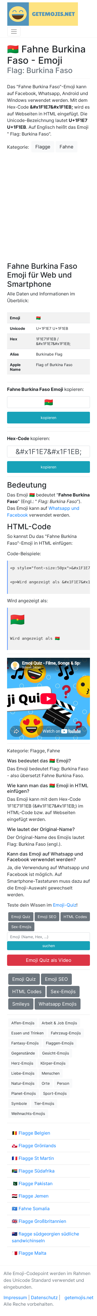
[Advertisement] (48, 207)
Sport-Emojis (55, 1093)
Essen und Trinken (27, 1033)
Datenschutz (44, 1297)
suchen (48, 945)
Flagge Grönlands (37, 1145)
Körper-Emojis (52, 1063)
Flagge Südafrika (37, 1171)
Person (63, 1083)
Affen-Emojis (22, 1023)
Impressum (15, 1297)
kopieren (48, 417)
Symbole (19, 1103)
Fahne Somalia (34, 1208)
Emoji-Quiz (64, 905)
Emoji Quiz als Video (48, 960)
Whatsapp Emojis (58, 1004)
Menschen (51, 1073)
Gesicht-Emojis (55, 1053)
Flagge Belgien (34, 1133)
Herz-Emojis (22, 1063)
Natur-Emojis (22, 1083)
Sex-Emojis (21, 926)
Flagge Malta (32, 1253)
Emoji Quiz (20, 916)
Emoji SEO (47, 916)
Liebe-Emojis (22, 1073)
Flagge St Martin (36, 1158)
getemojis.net (79, 1297)
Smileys (20, 1004)
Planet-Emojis (23, 1093)
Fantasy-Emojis (25, 1043)
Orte (46, 1083)
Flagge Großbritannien (42, 1221)
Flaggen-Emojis (59, 1043)
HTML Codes (75, 916)
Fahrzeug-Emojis (66, 1033)
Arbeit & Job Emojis (59, 1023)
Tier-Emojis (44, 1103)
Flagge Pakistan (36, 1183)
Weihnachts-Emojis (28, 1113)
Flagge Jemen (33, 1196)
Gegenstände (23, 1053)
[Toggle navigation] (13, 31)
